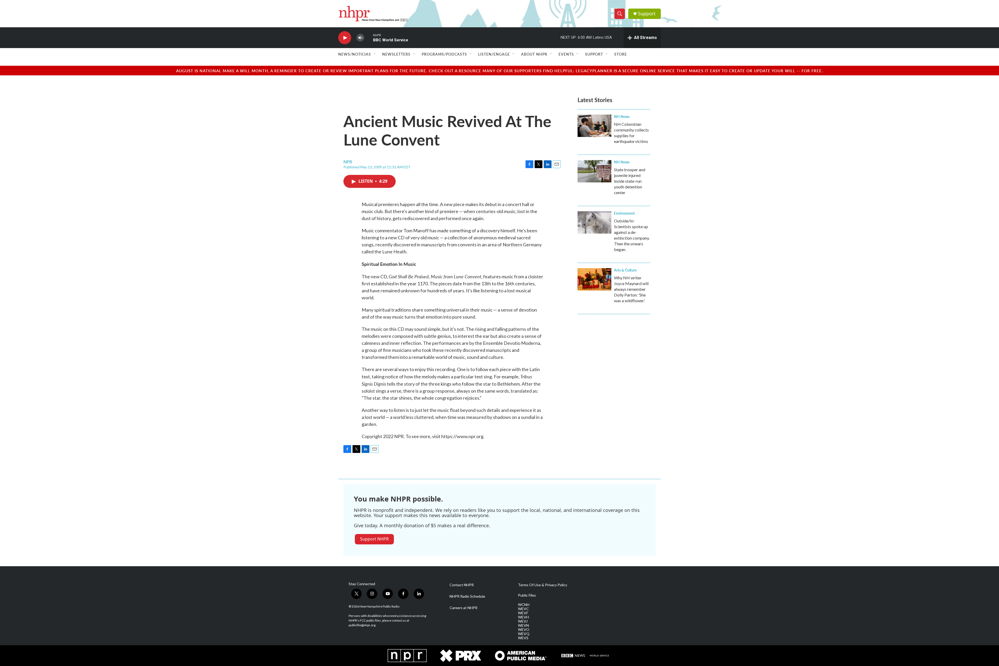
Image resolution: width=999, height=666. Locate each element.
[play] (345, 38)
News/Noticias (354, 54)
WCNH (523, 605)
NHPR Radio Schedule (467, 596)
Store (620, 54)
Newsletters (396, 54)
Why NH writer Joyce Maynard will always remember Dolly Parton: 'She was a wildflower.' (631, 289)
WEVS (523, 638)
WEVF (523, 613)
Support (647, 13)
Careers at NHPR (463, 608)
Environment (624, 213)
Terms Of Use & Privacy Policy (542, 585)
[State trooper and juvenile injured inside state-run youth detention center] (594, 171)
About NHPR (534, 54)
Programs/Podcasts (444, 54)
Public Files (527, 595)
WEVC (523, 609)
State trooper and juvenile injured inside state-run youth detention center (629, 181)
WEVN (523, 625)
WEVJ (523, 621)
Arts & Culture (625, 270)
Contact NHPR (462, 585)
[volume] (360, 38)
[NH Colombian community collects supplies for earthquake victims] (594, 126)
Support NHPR (374, 539)
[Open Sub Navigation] (375, 54)
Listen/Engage (494, 54)
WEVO (523, 630)
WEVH (523, 617)
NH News (622, 116)
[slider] (368, 37)
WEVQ (523, 634)
